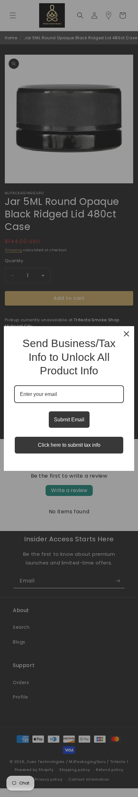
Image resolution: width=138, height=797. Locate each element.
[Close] (126, 334)
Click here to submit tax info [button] (69, 445)
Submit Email (69, 419)
